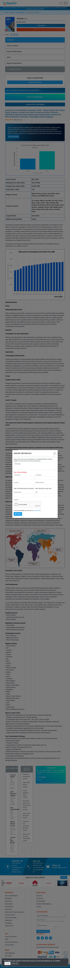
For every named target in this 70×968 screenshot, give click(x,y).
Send (19, 514)
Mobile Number (39, 482)
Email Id (16, 482)
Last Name (38, 475)
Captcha (16, 499)
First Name (17, 475)
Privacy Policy (37, 510)
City (36, 492)
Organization (17, 492)
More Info (15, 963)
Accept (7, 963)
